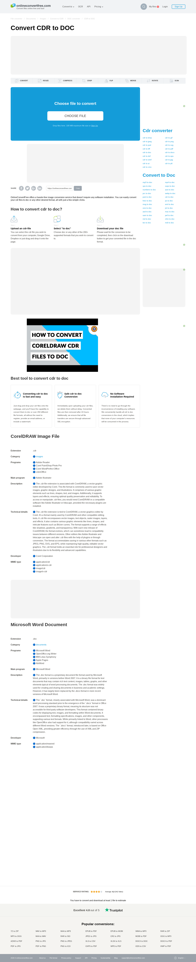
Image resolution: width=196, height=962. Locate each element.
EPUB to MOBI (117, 931)
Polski (175, 946)
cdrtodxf (147, 156)
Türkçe (175, 938)
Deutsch (176, 920)
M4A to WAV (41, 936)
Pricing (97, 6)
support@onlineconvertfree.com (133, 958)
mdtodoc (147, 219)
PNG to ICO (66, 946)
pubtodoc (147, 197)
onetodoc (147, 208)
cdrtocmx (147, 167)
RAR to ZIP (165, 931)
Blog (116, 958)
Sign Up (178, 6)
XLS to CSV (90, 941)
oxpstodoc (170, 186)
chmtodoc (169, 219)
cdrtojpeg (147, 141)
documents (41, 645)
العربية (175, 915)
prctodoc (147, 193)
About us (42, 958)
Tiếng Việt (176, 930)
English (175, 909)
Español (176, 917)
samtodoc (147, 215)
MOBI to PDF (141, 936)
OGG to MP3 (165, 936)
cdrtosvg (169, 145)
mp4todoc (170, 182)
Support (78, 958)
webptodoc (170, 193)
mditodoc (169, 223)
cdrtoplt (168, 163)
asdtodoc (147, 212)
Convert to (67, 6)
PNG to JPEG (66, 941)
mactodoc (169, 212)
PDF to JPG (16, 946)
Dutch (175, 936)
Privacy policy (66, 958)
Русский (176, 912)
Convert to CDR (56, 19)
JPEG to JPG (91, 936)
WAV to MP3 (41, 931)
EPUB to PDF (91, 931)
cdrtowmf (147, 160)
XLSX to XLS (116, 941)
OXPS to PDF (91, 946)
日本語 (175, 925)
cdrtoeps (169, 156)
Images (43, 19)
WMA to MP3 (140, 931)
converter (157, 130)
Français (176, 923)
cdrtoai (146, 163)
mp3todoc (147, 182)
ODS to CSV (140, 946)
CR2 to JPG (116, 936)
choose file (75, 116)
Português (176, 933)
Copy (78, 188)
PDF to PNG (41, 946)
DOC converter (73, 19)
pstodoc (169, 201)
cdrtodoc (147, 152)
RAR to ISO (65, 936)
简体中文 (176, 941)
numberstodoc (149, 190)
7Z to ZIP (15, 931)
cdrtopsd (147, 145)
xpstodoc (147, 186)
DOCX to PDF (166, 941)
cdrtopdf (169, 149)
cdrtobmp (147, 138)
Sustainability (105, 958)
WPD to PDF (116, 946)
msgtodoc (147, 204)
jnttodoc (169, 208)
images (39, 456)
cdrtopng (169, 141)
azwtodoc (169, 190)
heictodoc (147, 201)
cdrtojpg (169, 160)
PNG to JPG (41, 941)
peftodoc (169, 215)
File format (53, 958)
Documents (31, 19)
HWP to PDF (165, 946)
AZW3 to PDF (16, 941)
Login (165, 6)
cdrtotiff (146, 149)
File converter (16, 19)
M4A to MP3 (66, 931)
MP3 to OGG (16, 936)
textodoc (147, 223)
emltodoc (169, 204)
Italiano (175, 928)
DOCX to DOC (141, 941)
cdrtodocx (169, 152)
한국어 (175, 944)
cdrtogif (168, 138)
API (88, 6)
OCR (80, 6)
